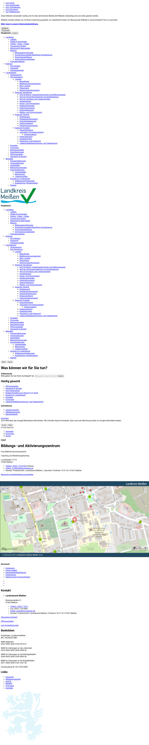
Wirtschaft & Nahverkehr (20, 48)
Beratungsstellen (17, 150)
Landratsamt (11, 73)
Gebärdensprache (13, 412)
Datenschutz (11, 575)
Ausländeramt (25, 101)
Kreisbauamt (25, 117)
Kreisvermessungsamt (29, 126)
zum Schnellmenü (13, 7)
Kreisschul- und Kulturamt (30, 141)
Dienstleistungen (17, 152)
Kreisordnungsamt (27, 108)
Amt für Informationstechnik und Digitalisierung (39, 97)
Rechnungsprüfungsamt (29, 90)
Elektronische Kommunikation (18, 577)
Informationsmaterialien (25, 59)
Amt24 (8, 681)
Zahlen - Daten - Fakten (19, 44)
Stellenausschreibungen (25, 181)
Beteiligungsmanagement (30, 84)
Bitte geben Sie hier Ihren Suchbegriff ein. (18, 376)
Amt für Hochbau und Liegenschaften (35, 99)
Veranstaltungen (17, 163)
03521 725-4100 (16, 466)
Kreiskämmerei (26, 139)
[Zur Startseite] (18, 203)
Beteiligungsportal (13, 679)
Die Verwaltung (16, 77)
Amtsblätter (15, 165)
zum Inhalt (10, 3)
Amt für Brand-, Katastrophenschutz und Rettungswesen (43, 95)
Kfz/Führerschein (13, 391)
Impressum (10, 568)
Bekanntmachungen (18, 168)
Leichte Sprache (12, 410)
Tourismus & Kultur (18, 46)
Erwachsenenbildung (23, 57)
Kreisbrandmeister (27, 106)
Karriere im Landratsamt (20, 179)
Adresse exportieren (25, 474)
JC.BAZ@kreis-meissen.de (19, 468)
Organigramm (16, 75)
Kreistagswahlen (17, 70)
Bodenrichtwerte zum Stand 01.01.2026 (22, 393)
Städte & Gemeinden (18, 42)
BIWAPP (9, 684)
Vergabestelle (20, 172)
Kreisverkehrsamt (27, 110)
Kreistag (9, 64)
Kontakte (14, 145)
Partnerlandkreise (17, 61)
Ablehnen (5, 28)
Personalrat (24, 88)
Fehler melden (11, 570)
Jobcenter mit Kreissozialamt (32, 132)
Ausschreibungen (17, 170)
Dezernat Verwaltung (23, 92)
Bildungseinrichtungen (24, 53)
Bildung (13, 50)
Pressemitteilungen (18, 161)
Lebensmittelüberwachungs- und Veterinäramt (38, 143)
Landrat (18, 79)
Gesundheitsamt (26, 130)
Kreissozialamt (30, 134)
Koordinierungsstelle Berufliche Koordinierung (33, 55)
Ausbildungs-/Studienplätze (26, 183)
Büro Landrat (25, 86)
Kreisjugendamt (26, 137)
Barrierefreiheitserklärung (16, 572)
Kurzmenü (10, 434)
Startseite (9, 431)
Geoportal (10, 677)
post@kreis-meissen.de (22, 611)
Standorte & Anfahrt (18, 156)
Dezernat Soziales (22, 128)
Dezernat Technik (22, 115)
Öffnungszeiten (16, 154)
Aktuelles (9, 159)
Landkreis (10, 37)
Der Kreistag (15, 66)
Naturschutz (20, 174)
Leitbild (13, 39)
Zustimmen (5, 31)
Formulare (14, 148)
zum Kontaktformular (10, 625)
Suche (8, 436)
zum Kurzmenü (12, 9)
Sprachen (5, 418)
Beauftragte (24, 81)
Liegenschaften (21, 176)
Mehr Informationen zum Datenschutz (16, 423)
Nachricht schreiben (9, 474)
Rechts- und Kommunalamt (31, 112)
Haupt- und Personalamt (30, 103)
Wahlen (13, 185)
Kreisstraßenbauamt (28, 121)
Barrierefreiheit (12, 414)
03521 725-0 (19, 606)
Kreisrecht (14, 68)
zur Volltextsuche (13, 12)
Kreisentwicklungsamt (29, 119)
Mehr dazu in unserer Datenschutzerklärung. (19, 24)
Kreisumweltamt (26, 123)
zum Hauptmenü (12, 5)
